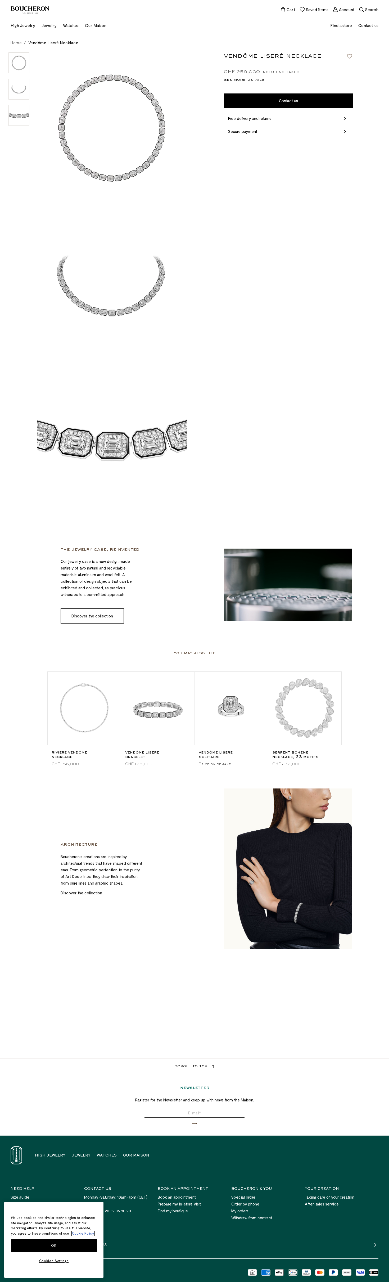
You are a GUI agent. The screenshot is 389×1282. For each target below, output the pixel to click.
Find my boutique (173, 1210)
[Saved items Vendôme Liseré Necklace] (349, 56)
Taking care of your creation (329, 1197)
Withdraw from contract (251, 1217)
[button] (194, 1123)
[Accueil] (16, 1155)
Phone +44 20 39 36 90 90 (107, 1210)
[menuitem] (287, 9)
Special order (243, 1197)
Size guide (20, 1197)
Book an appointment (177, 1197)
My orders (239, 1210)
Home (16, 42)
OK (53, 1245)
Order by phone (245, 1204)
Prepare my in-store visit (179, 1204)
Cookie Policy (83, 1233)
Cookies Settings (54, 1261)
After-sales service (322, 1204)
